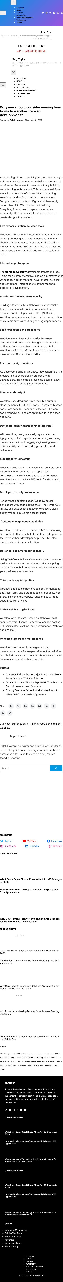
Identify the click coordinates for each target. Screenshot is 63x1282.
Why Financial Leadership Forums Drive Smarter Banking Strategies (29, 1012)
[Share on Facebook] (11, 706)
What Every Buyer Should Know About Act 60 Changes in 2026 (31, 880)
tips (56, 1065)
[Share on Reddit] (46, 706)
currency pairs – (21, 723)
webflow (5, 727)
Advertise (9, 1239)
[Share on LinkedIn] (25, 706)
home (44, 1061)
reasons (8, 1065)
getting (27, 1061)
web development (50, 723)
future (20, 1061)
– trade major (5, 1053)
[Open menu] (3, 12)
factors (13, 1061)
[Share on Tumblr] (53, 706)
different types (55, 1057)
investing (52, 1061)
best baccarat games (51, 1053)
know (59, 1061)
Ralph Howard (16, 120)
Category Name (9, 853)
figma (35, 723)
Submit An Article (13, 1236)
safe (14, 1065)
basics (25, 1053)
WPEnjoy (41, 1276)
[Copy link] (10, 713)
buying (11, 1057)
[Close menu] (13, 2)
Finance (18, 996)
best (39, 1053)
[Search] (56, 768)
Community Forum (13, 1243)
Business (5, 723)
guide (33, 1061)
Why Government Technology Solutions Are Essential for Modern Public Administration (30, 920)
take (29, 1065)
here (39, 1061)
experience (4, 1061)
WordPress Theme (26, 1276)
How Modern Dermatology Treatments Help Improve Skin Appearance (29, 891)
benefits (33, 1053)
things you (49, 1065)
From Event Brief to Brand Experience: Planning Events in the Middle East (29, 1038)
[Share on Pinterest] (39, 706)
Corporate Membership (16, 1230)
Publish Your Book (13, 1233)
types (2, 1069)
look (2, 1065)
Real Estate (20, 935)
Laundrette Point (31, 46)
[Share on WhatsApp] (32, 706)
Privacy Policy (11, 1246)
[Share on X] (18, 706)
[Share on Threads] (3, 713)
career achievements (24, 1057)
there (35, 1065)
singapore (22, 1065)
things (40, 1065)
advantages (17, 1053)
